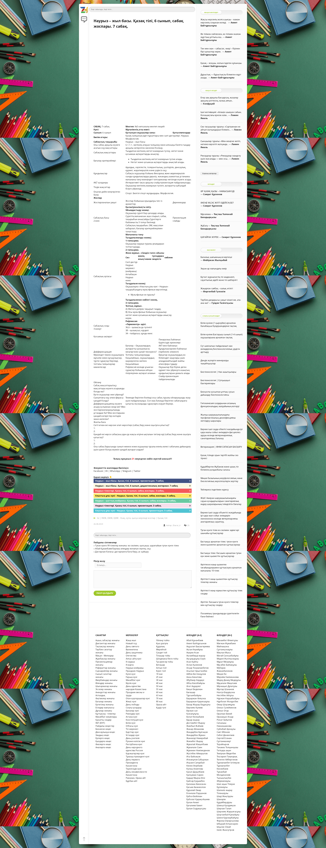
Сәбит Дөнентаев (225, 735)
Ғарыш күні (131, 677)
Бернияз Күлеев (194, 707)
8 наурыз (130, 661)
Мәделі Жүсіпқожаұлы (228, 658)
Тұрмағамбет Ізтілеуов (228, 762)
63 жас (159, 695)
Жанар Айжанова (195, 729)
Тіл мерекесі (132, 729)
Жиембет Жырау (194, 741)
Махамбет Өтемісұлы (227, 640)
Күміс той (161, 671)
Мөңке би (222, 674)
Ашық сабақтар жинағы (107, 640)
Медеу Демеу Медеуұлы (229, 680)
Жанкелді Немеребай (197, 738)
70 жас (159, 698)
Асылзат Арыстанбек (196, 671)
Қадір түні (161, 707)
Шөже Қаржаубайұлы (228, 817)
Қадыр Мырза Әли (195, 778)
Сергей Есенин (224, 738)
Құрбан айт (131, 781)
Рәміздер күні (133, 713)
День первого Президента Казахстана (133, 762)
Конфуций (209, 103)
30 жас (159, 680)
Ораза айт (161, 704)
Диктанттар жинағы (105, 643)
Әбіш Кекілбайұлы (195, 683)
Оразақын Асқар (225, 716)
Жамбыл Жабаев (194, 726)
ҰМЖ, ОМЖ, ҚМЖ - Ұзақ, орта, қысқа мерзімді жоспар (128, 518)
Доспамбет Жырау (195, 722)
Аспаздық (100, 695)
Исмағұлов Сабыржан (197, 759)
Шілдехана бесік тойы (167, 658)
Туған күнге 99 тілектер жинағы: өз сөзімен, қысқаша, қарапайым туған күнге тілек (137, 545)
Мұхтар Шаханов (225, 689)
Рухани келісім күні (135, 741)
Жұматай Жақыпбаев (197, 744)
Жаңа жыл (131, 640)
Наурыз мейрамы (135, 667)
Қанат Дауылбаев (195, 771)
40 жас (159, 683)
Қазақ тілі (162, 518)
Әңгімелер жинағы (105, 698)
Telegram (126, 471)
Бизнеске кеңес (103, 729)
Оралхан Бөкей (224, 713)
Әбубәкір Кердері (195, 680)
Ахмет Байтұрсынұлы (215, 66)
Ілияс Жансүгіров (225, 830)
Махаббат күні (133, 680)
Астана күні (131, 716)
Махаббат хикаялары (106, 716)
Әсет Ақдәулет (193, 686)
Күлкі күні (130, 674)
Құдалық (160, 646)
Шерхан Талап (224, 808)
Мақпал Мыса (224, 652)
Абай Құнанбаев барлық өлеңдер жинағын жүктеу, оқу (123, 548)
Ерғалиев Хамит (194, 805)
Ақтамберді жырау (195, 655)
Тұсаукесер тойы (164, 661)
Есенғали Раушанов (196, 793)
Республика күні (134, 744)
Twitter (137, 471)
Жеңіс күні (131, 701)
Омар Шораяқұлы (226, 704)
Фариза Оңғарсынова (228, 820)
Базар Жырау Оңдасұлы (198, 704)
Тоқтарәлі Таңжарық (227, 756)
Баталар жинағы (104, 701)
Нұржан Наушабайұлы (228, 698)
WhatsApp (115, 471)
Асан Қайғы (192, 661)
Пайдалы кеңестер (105, 726)
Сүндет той (161, 652)
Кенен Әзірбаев (194, 765)
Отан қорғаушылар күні (138, 698)
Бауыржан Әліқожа (196, 698)
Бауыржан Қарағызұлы (198, 701)
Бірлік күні (131, 683)
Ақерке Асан (192, 652)
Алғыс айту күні (133, 658)
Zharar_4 (176, 525)
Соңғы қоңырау (134, 707)
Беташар (160, 664)
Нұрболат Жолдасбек (227, 701)
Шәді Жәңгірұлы (225, 796)
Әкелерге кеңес (103, 744)
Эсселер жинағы (104, 689)
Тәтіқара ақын (224, 750)
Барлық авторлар (209, 173)
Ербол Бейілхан (194, 796)
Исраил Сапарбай (195, 762)
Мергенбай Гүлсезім (214, 291)
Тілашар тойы (163, 655)
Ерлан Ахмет (192, 802)
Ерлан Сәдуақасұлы (196, 808)
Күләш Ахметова (194, 768)
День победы (132, 704)
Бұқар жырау (193, 719)
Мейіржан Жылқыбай (215, 260)
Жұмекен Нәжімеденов (198, 750)
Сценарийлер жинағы (107, 671)
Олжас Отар (223, 710)
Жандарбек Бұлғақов (197, 732)
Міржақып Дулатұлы (227, 686)
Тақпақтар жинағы (105, 646)
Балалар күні (132, 710)
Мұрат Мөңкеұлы (225, 661)
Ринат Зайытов (224, 719)
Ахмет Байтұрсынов (196, 643)
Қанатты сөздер (104, 719)
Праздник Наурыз (135, 671)
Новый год (131, 643)
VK (106, 471)
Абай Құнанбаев (194, 640)
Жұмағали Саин (194, 747)
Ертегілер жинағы (104, 704)
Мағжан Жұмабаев (226, 643)
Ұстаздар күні (132, 735)
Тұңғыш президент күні (137, 756)
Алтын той (161, 667)
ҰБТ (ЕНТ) (100, 722)
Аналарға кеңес (103, 747)
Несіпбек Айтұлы (225, 695)
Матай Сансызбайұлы (228, 655)
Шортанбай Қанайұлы (228, 814)
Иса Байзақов (193, 756)
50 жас (159, 686)
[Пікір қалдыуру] (84, 19)
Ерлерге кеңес (103, 738)
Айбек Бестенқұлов (196, 674)
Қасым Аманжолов (196, 787)
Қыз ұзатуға (162, 643)
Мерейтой (161, 649)
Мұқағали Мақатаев (227, 683)
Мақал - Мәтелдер (105, 655)
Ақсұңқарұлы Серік (196, 658)
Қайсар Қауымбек (195, 781)
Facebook (98, 471)
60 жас (159, 692)
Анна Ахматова (194, 677)
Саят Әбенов (223, 732)
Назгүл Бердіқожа (226, 692)
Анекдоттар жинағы (105, 692)
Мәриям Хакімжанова (228, 677)
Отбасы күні (132, 726)
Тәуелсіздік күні (133, 768)
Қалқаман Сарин (194, 774)
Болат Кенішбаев (195, 716)
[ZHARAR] (84, 9)
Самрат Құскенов (212, 194)
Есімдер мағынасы (105, 707)
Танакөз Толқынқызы (227, 747)
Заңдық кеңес (102, 735)
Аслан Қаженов (194, 664)
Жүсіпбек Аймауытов (196, 753)
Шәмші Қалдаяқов (226, 805)
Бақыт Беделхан (194, 689)
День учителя (132, 738)
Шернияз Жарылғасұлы (229, 811)
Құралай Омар (193, 790)
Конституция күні (134, 719)
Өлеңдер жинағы (104, 683)
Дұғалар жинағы (104, 710)
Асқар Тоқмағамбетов (197, 667)
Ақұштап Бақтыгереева (198, 646)
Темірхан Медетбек (226, 753)
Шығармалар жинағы (106, 686)
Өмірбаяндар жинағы (106, 680)
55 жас (159, 689)
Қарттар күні (132, 732)
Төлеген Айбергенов (227, 759)
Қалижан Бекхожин (196, 784)
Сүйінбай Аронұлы (226, 729)
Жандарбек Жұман (195, 735)
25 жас (159, 677)
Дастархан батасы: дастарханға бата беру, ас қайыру (122, 551)
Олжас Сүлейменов (226, 707)
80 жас (159, 701)
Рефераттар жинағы (106, 667)
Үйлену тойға (162, 640)
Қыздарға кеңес (104, 741)
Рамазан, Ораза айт (136, 778)
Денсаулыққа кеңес (105, 732)
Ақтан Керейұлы (194, 649)
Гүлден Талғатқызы (222, 303)
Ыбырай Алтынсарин (227, 823)
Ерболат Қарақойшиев (198, 799)
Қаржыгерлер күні (135, 753)
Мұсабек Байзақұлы (227, 664)
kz (98, 518)
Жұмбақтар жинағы (105, 658)
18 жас (159, 674)
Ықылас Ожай (224, 826)
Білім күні (130, 722)
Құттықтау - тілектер (106, 713)
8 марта (130, 664)
